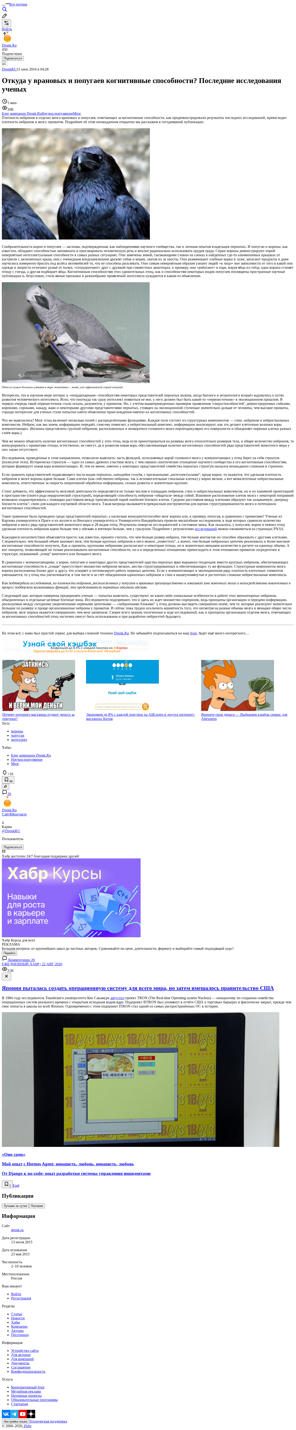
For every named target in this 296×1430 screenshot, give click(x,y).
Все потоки (18, 4)
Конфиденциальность (28, 1371)
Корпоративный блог (28, 1387)
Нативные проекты (26, 1396)
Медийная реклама (26, 1391)
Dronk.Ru (121, 633)
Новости (18, 1318)
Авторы (17, 1331)
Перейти (9, 953)
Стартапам (19, 1404)
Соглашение (21, 1367)
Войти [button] (7, 29)
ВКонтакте (18, 814)
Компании (19, 1326)
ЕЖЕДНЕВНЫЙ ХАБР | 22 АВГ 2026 (32, 964)
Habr (27, 1426)
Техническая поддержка (48, 1421)
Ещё (16, 1185)
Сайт (6, 814)
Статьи (16, 1314)
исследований (206, 529)
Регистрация (21, 1298)
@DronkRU (11, 831)
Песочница (20, 1335)
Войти (16, 1294)
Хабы (15, 1322)
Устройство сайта (25, 1351)
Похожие (37, 1206)
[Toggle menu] (4, 5)
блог (193, 633)
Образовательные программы (34, 1400)
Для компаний (22, 1359)
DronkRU (9, 69)
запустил (117, 998)
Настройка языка (15, 1421)
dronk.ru (17, 1230)
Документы (20, 1363)
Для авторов (21, 1355)
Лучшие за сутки (15, 1206)
